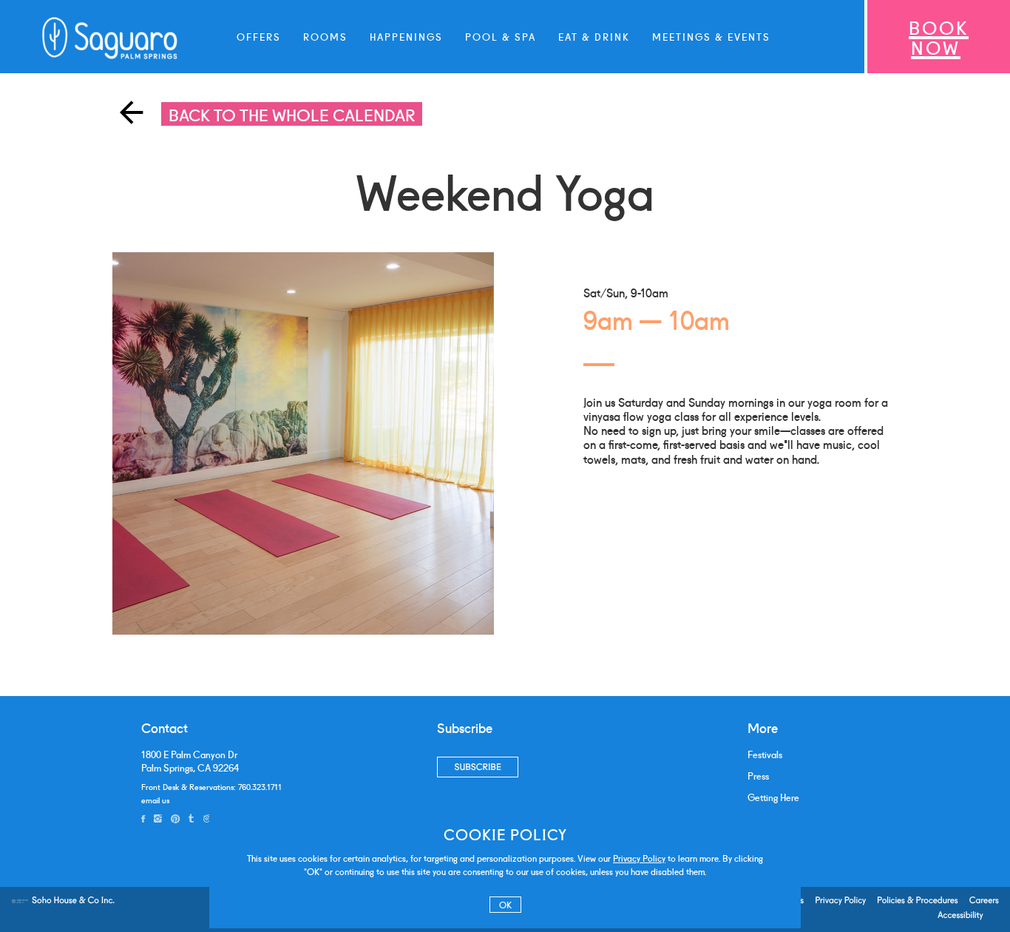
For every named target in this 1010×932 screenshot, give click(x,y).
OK (505, 904)
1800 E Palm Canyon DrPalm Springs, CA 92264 (190, 761)
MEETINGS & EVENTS (711, 36)
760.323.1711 (260, 786)
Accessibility (960, 915)
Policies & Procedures (917, 900)
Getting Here (773, 797)
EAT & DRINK (594, 36)
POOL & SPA (500, 36)
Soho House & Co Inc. (73, 900)
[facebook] (143, 818)
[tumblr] (191, 818)
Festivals (765, 754)
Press (758, 775)
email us (155, 800)
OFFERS (259, 36)
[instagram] (158, 818)
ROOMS (325, 36)
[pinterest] (175, 818)
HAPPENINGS (406, 36)
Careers (984, 900)
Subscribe (477, 766)
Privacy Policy (639, 857)
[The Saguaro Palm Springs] (111, 38)
